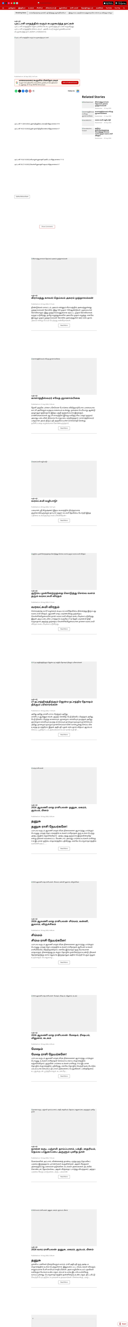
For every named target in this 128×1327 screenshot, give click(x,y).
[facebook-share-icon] (23, 92)
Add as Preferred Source (70, 82)
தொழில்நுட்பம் (87, 8)
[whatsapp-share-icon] (16, 92)
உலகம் (31, 8)
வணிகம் (99, 8)
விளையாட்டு (51, 8)
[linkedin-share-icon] (26, 92)
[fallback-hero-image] (88, 104)
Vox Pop (117, 8)
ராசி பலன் (74, 8)
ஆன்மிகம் (63, 8)
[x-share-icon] (19, 92)
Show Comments (47, 227)
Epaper (124, 1324)
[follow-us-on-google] (78, 91)
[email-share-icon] (30, 92)
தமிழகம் (12, 8)
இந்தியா (21, 8)
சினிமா (40, 8)
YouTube (109, 8)
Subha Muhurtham (22, 196)
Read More (64, 325)
